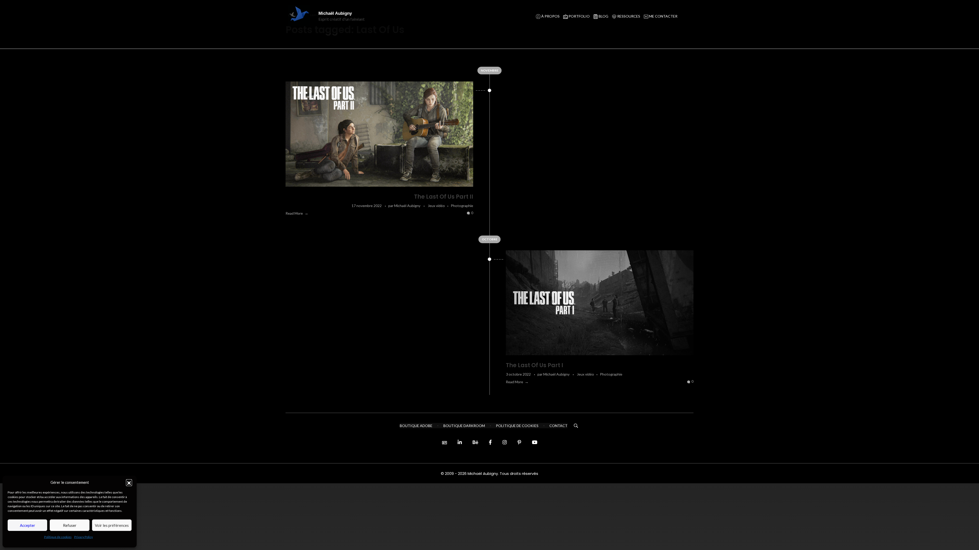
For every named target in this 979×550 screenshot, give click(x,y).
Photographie (462, 205)
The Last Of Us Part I (534, 365)
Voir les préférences (112, 525)
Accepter (27, 525)
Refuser (69, 525)
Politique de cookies (58, 537)
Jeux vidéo (436, 205)
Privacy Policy (83, 537)
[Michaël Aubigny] (300, 15)
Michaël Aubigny (335, 13)
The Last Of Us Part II (443, 197)
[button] (129, 482)
